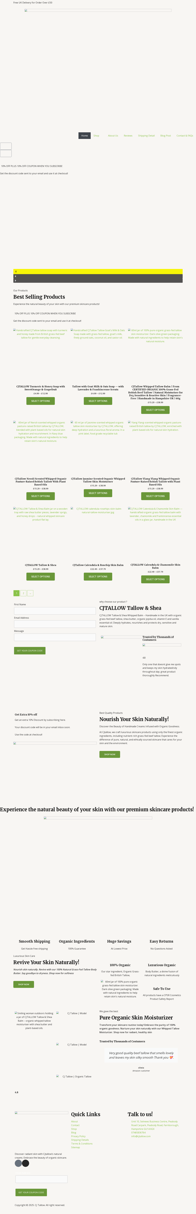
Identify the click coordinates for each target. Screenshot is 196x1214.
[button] (98, 271)
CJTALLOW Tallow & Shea (130, 608)
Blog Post (165, 135)
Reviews (128, 135)
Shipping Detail (146, 135)
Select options (40, 401)
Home (84, 135)
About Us (113, 135)
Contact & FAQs (185, 135)
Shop (96, 135)
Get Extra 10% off (26, 714)
